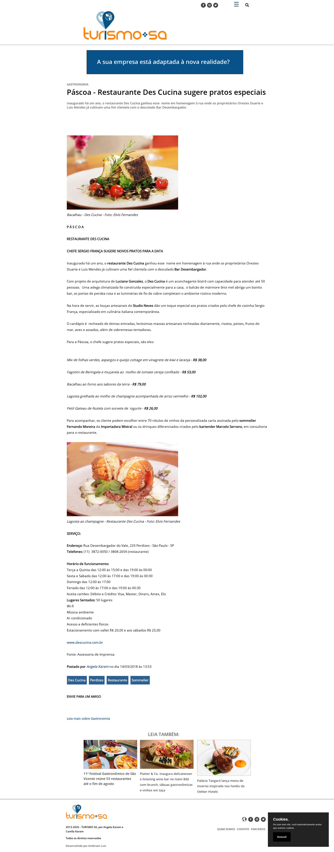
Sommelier (140, 680)
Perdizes (96, 680)
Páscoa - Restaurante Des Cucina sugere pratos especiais (166, 92)
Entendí (282, 837)
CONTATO (243, 829)
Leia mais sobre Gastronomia (88, 718)
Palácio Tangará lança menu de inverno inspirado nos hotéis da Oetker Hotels (220, 786)
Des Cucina (77, 680)
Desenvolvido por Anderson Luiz (86, 845)
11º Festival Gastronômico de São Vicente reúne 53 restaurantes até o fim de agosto (110, 778)
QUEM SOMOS (226, 829)
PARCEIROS (258, 829)
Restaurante (117, 680)
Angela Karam (97, 666)
